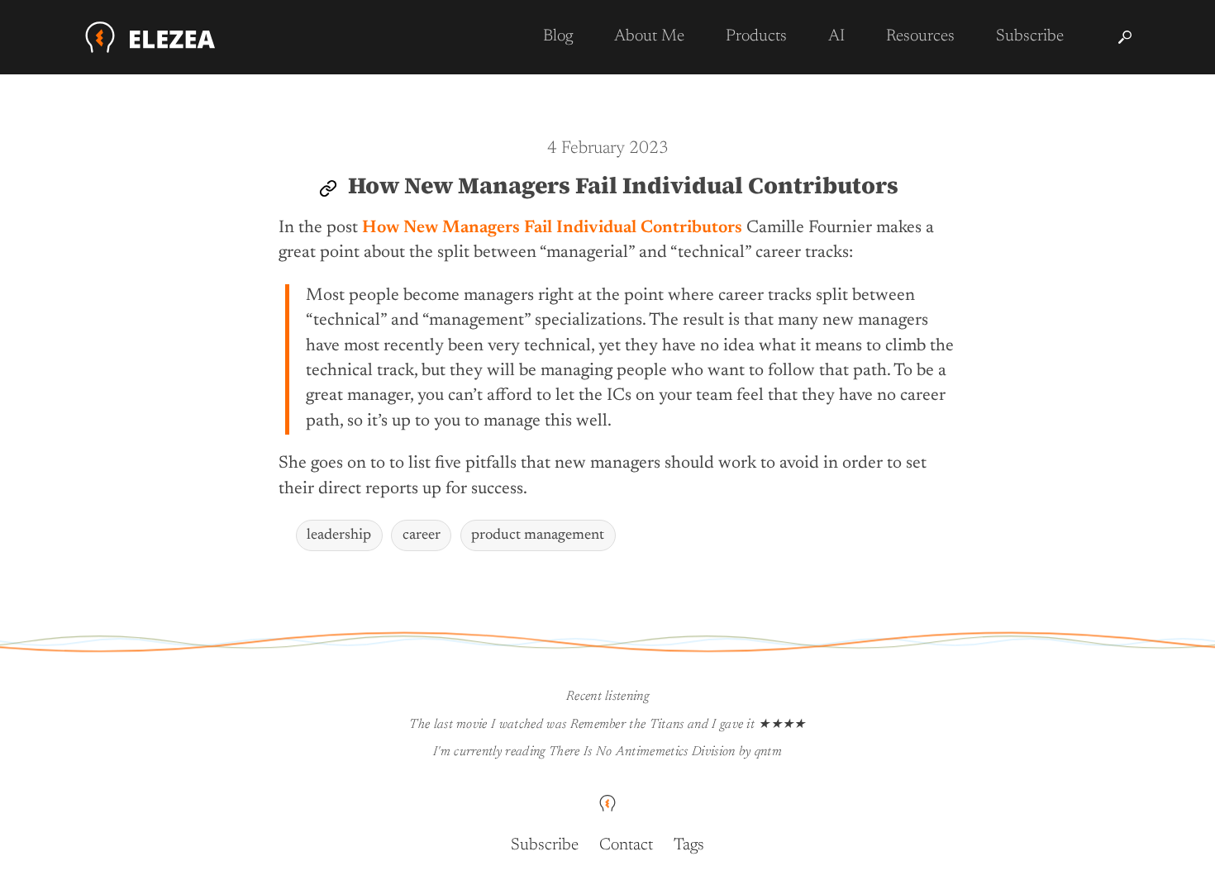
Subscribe (1030, 36)
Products (756, 36)
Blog (558, 36)
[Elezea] (151, 37)
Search (1124, 37)
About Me (649, 36)
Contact (626, 845)
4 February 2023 (608, 149)
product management (537, 535)
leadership (339, 535)
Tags (689, 845)
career (422, 535)
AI (836, 36)
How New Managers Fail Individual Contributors (623, 185)
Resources (920, 36)
